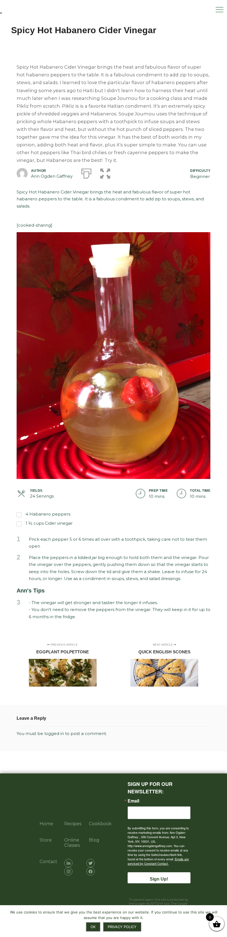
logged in (54, 733)
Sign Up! (159, 879)
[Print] (86, 172)
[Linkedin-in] (68, 863)
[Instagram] (68, 871)
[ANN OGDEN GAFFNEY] (27, 9)
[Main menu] (221, 9)
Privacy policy (122, 927)
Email (133, 801)
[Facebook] (90, 871)
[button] (105, 172)
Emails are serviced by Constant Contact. (158, 861)
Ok (93, 927)
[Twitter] (90, 863)
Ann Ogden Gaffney (52, 176)
